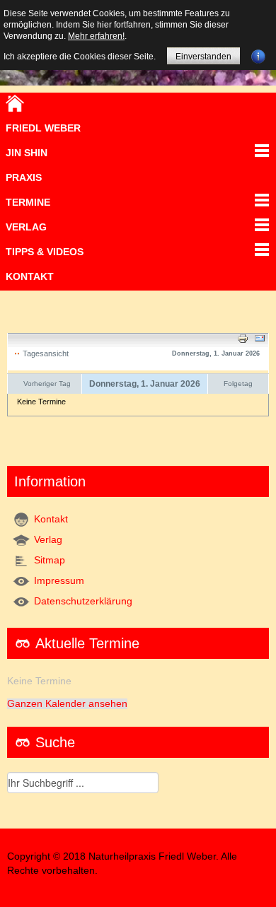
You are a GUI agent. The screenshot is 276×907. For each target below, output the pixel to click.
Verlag (48, 539)
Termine (28, 202)
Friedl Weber (43, 128)
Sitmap (49, 560)
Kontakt (30, 276)
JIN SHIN (26, 152)
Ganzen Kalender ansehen (67, 703)
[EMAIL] (259, 337)
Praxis (24, 177)
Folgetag (238, 383)
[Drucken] (242, 337)
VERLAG (26, 227)
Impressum (59, 580)
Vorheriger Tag (47, 383)
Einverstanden (203, 57)
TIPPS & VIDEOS (45, 251)
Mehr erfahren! (96, 36)
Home (15, 103)
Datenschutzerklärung (83, 601)
